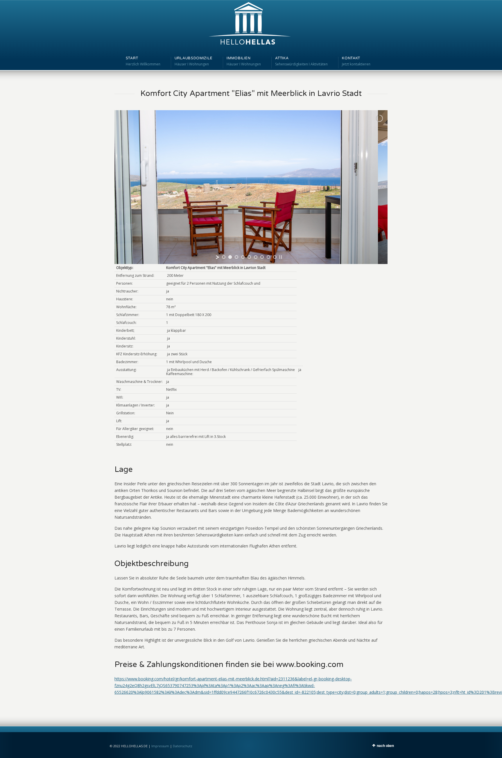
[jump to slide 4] (243, 257)
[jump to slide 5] (249, 257)
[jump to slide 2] (230, 257)
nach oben (385, 745)
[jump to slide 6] (255, 257)
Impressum (160, 746)
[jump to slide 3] (236, 257)
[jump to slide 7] (262, 257)
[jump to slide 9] (275, 257)
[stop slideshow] (280, 257)
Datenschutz (182, 746)
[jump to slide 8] (268, 257)
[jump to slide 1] (223, 257)
